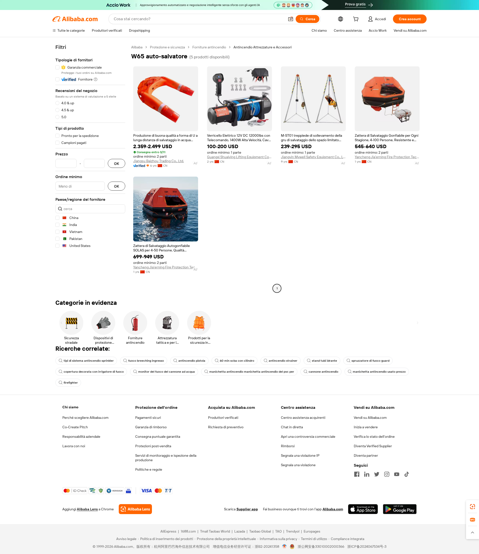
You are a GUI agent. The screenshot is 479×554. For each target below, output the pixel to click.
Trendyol (292, 531)
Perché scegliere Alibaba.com (85, 418)
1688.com (188, 531)
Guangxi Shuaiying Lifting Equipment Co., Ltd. (239, 157)
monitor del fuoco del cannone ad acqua (166, 371)
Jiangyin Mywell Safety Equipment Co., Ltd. (313, 157)
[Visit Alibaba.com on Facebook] (357, 474)
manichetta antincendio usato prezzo (379, 371)
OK (116, 163)
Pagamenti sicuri (148, 418)
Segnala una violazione (298, 465)
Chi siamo (70, 407)
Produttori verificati (223, 418)
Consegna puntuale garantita (157, 437)
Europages (312, 531)
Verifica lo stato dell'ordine (374, 437)
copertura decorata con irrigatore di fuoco (94, 371)
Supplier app (247, 509)
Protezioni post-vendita (153, 446)
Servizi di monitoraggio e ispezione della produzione (165, 457)
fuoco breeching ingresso (146, 360)
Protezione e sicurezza (167, 47)
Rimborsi (288, 446)
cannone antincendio (323, 371)
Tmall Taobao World (215, 531)
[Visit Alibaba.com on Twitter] (377, 474)
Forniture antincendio (209, 47)
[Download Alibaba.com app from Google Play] (400, 509)
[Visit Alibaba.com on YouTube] (397, 474)
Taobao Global (260, 531)
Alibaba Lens (87, 509)
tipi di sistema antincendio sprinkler (89, 360)
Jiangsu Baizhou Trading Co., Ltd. (158, 161)
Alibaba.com (333, 509)
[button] (291, 19)
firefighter (71, 382)
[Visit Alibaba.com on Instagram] (387, 474)
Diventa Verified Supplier (373, 446)
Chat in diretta (292, 427)
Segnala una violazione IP (300, 455)
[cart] (356, 20)
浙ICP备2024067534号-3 (366, 547)
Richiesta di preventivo (225, 427)
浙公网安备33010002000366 (321, 547)
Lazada (239, 531)
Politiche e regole (148, 469)
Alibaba (136, 47)
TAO (278, 531)
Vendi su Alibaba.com (370, 418)
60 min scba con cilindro (237, 360)
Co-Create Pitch (75, 427)
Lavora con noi (73, 446)
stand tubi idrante (324, 360)
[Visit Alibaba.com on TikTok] (407, 474)
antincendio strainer (283, 360)
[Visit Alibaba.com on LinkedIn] (367, 474)
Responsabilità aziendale (81, 437)
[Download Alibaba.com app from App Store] (363, 509)
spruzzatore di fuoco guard (370, 360)
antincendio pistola (191, 360)
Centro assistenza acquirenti (303, 418)
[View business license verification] (284, 546)
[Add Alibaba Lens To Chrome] (135, 509)
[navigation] (90, 168)
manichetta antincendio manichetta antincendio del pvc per (251, 371)
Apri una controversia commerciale (308, 437)
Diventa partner (366, 455)
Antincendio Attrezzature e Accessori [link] (263, 47)
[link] (472, 506)
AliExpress (168, 531)
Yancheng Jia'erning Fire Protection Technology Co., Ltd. (387, 157)
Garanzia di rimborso (151, 427)
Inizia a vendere (366, 427)
